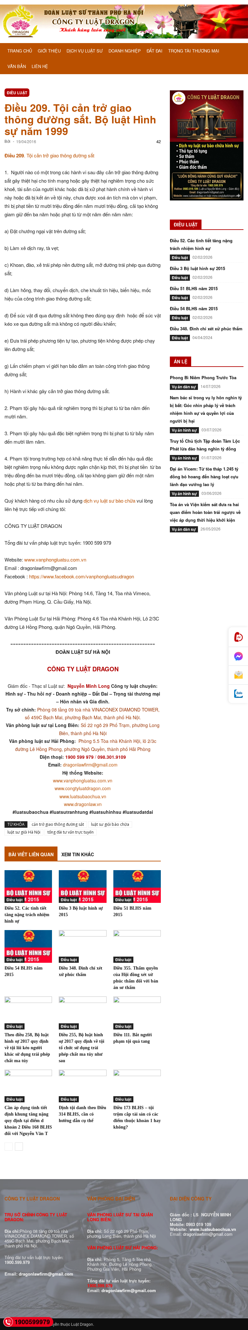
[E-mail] (238, 675)
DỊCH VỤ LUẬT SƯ (85, 51)
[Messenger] (238, 656)
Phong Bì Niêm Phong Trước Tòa (203, 377)
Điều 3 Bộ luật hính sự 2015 (197, 268)
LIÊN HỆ (40, 66)
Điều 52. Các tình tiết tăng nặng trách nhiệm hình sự (27, 915)
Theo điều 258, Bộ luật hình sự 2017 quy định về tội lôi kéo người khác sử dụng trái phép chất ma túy (27, 1047)
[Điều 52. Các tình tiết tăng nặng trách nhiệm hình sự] (28, 886)
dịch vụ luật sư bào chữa (109, 500)
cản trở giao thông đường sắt (58, 824)
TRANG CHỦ (19, 51)
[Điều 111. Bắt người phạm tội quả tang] (137, 1012)
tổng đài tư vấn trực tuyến (70, 832)
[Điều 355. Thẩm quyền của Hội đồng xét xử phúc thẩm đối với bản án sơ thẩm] (137, 946)
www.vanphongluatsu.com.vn (55, 559)
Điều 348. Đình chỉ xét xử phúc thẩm (206, 328)
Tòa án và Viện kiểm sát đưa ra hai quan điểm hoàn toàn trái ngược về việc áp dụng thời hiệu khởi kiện (205, 512)
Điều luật (17, 93)
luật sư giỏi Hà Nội (23, 832)
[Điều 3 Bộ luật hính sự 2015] (82, 886)
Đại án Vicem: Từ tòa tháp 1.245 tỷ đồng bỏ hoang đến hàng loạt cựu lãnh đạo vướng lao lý (204, 476)
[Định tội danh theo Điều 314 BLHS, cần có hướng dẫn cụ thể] (82, 1086)
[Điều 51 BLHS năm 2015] (137, 886)
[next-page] (19, 1146)
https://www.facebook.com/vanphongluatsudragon (81, 576)
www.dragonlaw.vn (83, 804)
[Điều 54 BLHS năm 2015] (28, 946)
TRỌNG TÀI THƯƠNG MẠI (193, 51)
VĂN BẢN (16, 66)
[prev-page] (9, 1146)
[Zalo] (238, 694)
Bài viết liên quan (31, 854)
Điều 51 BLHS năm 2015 (194, 288)
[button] (235, 51)
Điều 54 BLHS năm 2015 (194, 308)
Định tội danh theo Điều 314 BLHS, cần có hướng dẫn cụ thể (82, 1114)
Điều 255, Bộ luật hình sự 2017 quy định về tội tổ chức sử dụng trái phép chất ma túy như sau (82, 1047)
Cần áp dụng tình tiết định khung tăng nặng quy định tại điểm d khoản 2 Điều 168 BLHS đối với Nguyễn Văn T (28, 1120)
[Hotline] (238, 637)
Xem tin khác (77, 854)
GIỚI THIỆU (49, 51)
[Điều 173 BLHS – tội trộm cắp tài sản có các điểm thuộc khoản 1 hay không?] (137, 1086)
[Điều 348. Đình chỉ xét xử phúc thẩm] (82, 946)
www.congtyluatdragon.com (83, 788)
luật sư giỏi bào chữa (110, 824)
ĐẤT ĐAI (154, 51)
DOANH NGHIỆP (124, 51)
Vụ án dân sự (184, 387)
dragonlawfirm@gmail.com (90, 764)
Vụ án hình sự (184, 430)
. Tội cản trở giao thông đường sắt (49, 155)
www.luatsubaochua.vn (82, 796)
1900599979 (32, 1321)
